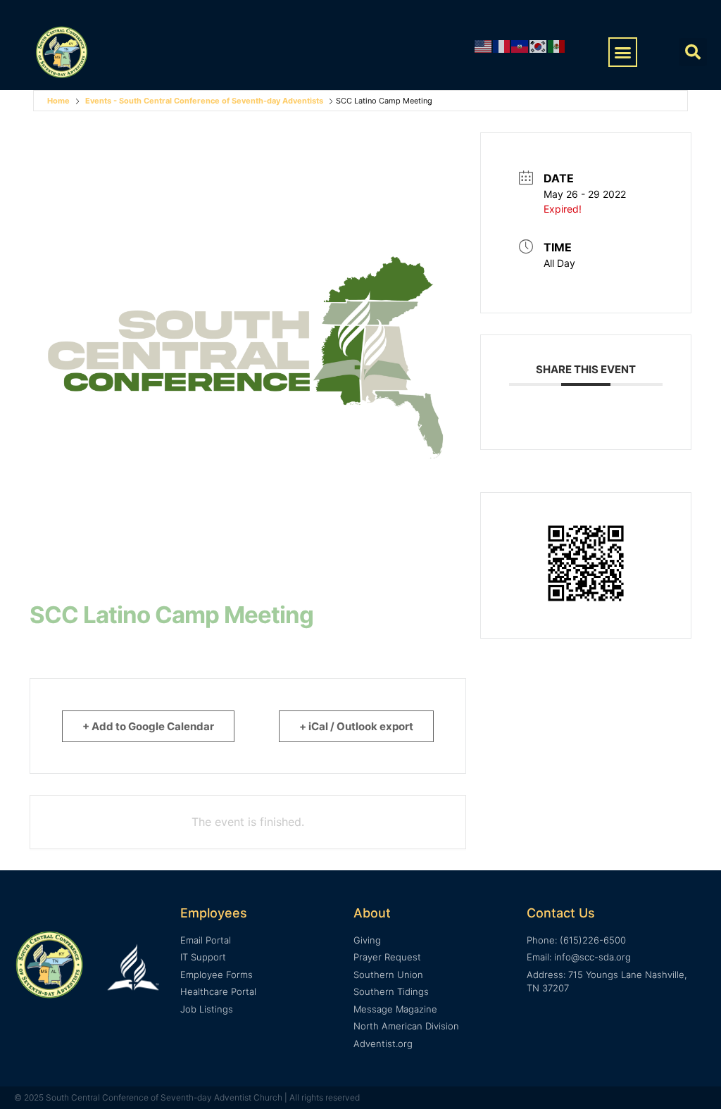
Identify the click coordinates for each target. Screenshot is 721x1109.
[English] (484, 45)
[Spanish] (557, 45)
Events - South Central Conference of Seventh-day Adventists (204, 101)
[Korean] (538, 45)
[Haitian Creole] (520, 45)
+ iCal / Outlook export (356, 726)
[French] (502, 45)
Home (58, 101)
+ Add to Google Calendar (148, 726)
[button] (623, 52)
